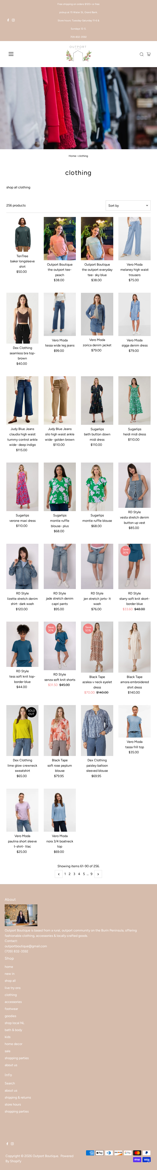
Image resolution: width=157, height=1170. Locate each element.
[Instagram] (13, 20)
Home (72, 155)
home (9, 967)
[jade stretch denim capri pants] (60, 566)
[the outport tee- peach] (60, 238)
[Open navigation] (23, 54)
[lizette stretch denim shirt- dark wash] (22, 566)
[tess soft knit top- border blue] (22, 644)
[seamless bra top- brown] (22, 318)
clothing (11, 995)
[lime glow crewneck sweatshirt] (22, 730)
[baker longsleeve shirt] (22, 234)
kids (7, 1037)
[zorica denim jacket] (97, 314)
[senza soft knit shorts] (60, 646)
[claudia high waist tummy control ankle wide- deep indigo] (22, 400)
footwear (11, 1009)
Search (10, 1083)
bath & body (13, 1030)
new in (10, 974)
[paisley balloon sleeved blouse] (97, 730)
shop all (10, 981)
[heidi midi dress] (134, 400)
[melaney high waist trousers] (134, 238)
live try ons (12, 988)
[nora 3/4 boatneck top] (60, 810)
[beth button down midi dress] (97, 400)
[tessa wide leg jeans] (60, 314)
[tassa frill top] (134, 721)
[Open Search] (142, 54)
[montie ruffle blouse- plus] (60, 486)
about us (11, 1065)
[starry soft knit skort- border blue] (134, 566)
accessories (13, 1002)
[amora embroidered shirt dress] (134, 647)
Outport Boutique (45, 1156)
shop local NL (14, 1023)
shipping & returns (18, 1097)
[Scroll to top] (149, 1162)
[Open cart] (149, 54)
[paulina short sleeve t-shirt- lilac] (22, 810)
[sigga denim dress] (134, 314)
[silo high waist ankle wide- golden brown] (60, 400)
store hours (13, 1104)
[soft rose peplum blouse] (60, 730)
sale (7, 1051)
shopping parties (17, 1058)
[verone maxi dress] (22, 486)
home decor (13, 1044)
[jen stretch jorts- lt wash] (97, 566)
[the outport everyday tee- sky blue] (97, 238)
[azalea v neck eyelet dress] (97, 647)
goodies (10, 1016)
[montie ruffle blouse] (97, 486)
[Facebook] (8, 20)
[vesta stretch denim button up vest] (134, 485)
